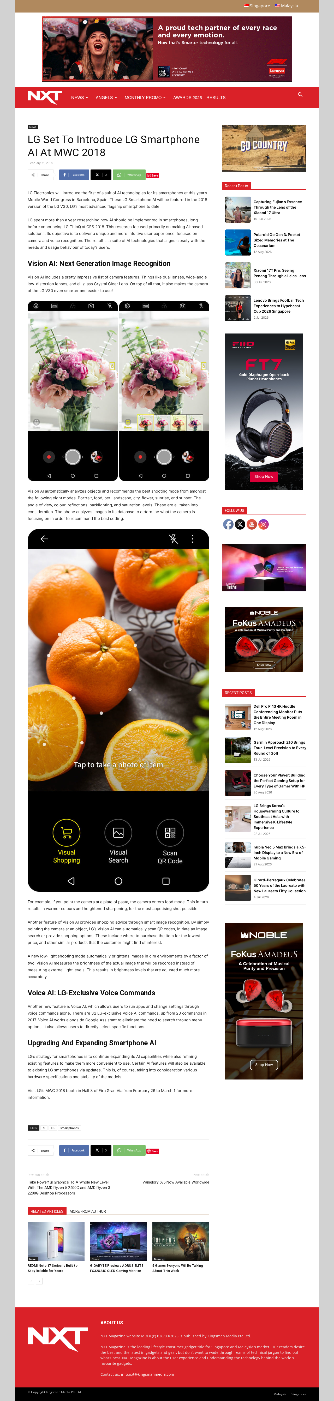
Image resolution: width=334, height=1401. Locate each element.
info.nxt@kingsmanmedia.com (147, 1374)
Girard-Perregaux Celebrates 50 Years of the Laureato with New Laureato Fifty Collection (280, 885)
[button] (300, 95)
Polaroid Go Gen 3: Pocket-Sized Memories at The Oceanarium (278, 240)
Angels (104, 97)
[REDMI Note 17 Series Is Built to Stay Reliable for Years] (56, 1241)
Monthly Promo (143, 97)
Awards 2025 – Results (199, 97)
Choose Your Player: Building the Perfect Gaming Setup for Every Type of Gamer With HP (280, 780)
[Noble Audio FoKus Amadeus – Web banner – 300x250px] (264, 670)
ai (44, 1128)
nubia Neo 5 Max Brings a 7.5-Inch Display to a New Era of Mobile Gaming (280, 852)
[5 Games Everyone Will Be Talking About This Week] (180, 1241)
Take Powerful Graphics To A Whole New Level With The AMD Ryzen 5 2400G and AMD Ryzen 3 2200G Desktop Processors (69, 1188)
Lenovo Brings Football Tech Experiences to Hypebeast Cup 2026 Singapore (279, 305)
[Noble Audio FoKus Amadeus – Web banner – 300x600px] (264, 1078)
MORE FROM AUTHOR (88, 1211)
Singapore (298, 1394)
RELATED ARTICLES (47, 1211)
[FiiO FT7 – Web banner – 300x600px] (264, 488)
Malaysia (280, 1394)
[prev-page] (31, 1281)
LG (53, 1128)
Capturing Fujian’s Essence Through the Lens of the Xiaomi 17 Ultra (278, 207)
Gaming (159, 1259)
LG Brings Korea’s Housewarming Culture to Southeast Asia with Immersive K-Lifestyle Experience (277, 816)
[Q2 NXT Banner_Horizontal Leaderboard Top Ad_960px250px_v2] (167, 80)
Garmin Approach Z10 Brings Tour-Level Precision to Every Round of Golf (280, 747)
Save (155, 175)
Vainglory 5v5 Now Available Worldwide (175, 1182)
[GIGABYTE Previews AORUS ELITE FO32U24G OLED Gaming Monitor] (118, 1241)
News (77, 97)
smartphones (69, 1128)
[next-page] (39, 1281)
